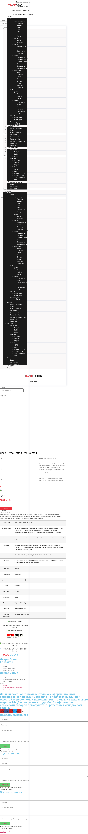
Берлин (19, 83)
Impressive (13, 134)
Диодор (16, 38)
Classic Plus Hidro (16, 128)
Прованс (20, 79)
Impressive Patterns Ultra (18, 141)
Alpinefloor (13, 167)
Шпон (12, 89)
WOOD (16, 156)
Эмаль (12, 19)
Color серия (21, 51)
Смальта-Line (21, 64)
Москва (16, 55)
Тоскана (19, 25)
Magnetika (20, 85)
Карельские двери (19, 21)
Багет (19, 27)
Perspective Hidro (15, 139)
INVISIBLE (17, 124)
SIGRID (16, 169)
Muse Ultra (13, 145)
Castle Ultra (13, 143)
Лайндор (16, 44)
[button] (15, 191)
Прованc (20, 23)
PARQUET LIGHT (19, 175)
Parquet (16, 165)
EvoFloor (13, 158)
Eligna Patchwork (15, 132)
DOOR (15, 5)
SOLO (15, 171)
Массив (12, 115)
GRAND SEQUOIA (19, 173)
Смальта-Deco (21, 59)
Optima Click (17, 160)
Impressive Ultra (15, 137)
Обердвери (17, 70)
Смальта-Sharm (22, 68)
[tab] (33, 510)
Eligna (12, 130)
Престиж (20, 53)
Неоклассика (21, 34)
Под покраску (14, 188)
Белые (12, 184)
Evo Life (16, 162)
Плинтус (10, 182)
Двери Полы (15, 10)
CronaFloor (13, 150)
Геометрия (20, 87)
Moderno (20, 42)
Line (18, 29)
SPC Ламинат (12, 147)
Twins (19, 72)
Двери (10, 16)
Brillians (19, 81)
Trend (19, 40)
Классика (20, 109)
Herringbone (17, 152)
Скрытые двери (15, 122)
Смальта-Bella (21, 57)
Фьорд (19, 36)
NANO (16, 154)
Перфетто (20, 74)
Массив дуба (18, 119)
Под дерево (14, 186)
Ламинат (11, 126)
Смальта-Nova (21, 66)
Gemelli (19, 77)
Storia (19, 98)
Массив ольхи (18, 117)
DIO (18, 94)
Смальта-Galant (22, 62)
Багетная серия (22, 107)
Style (18, 31)
